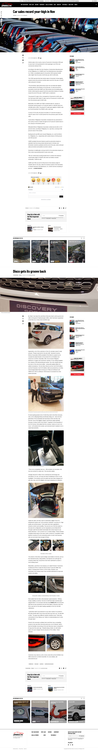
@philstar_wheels (78, 97)
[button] (94, 1)
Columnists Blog (56, 228)
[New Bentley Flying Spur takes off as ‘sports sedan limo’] (21, 711)
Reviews (61, 228)
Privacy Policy (48, 218)
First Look (14, 15)
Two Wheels (56, 721)
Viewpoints (56, 732)
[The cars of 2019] (76, 711)
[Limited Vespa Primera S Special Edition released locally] (58, 711)
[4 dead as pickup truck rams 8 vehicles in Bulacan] (21, 251)
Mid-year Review (35, 732)
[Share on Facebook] (23, 55)
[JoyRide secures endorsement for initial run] (39, 251)
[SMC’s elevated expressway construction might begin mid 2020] (58, 251)
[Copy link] (23, 62)
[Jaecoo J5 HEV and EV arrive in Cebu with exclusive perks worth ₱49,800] (72, 61)
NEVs (45, 735)
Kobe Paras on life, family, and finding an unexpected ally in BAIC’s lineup (80, 67)
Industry (77, 69)
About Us (25, 748)
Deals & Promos (78, 62)
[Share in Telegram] (23, 60)
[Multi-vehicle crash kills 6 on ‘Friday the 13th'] (35, 228)
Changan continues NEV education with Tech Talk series (80, 89)
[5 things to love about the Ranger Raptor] (39, 711)
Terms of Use (54, 218)
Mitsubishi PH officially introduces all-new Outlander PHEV (79, 74)
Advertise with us (15, 748)
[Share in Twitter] (23, 58)
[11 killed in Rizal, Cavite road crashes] (76, 251)
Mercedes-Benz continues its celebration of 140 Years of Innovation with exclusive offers (79, 82)
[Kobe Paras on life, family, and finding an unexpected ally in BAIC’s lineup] (72, 68)
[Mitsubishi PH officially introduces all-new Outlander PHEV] (72, 76)
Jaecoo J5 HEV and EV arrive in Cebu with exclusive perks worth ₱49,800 (79, 60)
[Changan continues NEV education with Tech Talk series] (72, 91)
